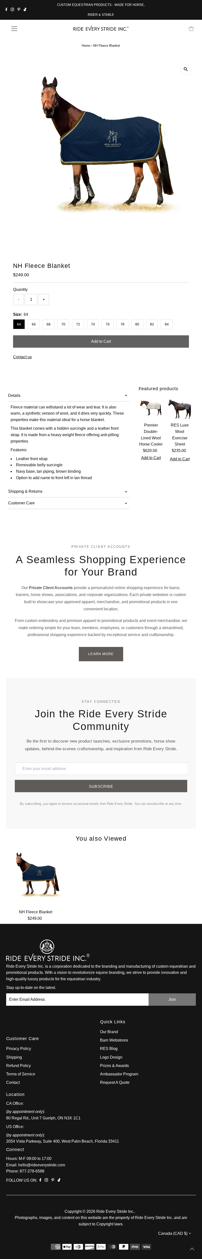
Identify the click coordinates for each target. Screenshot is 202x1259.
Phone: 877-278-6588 (25, 1171)
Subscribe (101, 786)
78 (122, 324)
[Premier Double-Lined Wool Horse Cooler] (151, 407)
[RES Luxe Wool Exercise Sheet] (179, 407)
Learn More (101, 654)
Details (14, 395)
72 (78, 324)
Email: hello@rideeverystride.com (35, 1165)
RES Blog (109, 1048)
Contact (13, 1082)
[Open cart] (191, 29)
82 (152, 324)
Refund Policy (18, 1066)
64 (19, 324)
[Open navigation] (30, 28)
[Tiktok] (25, 10)
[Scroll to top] (192, 1249)
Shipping (14, 1057)
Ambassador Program (119, 1074)
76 (108, 324)
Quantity (20, 289)
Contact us (22, 357)
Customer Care (21, 503)
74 (93, 324)
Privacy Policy (18, 1048)
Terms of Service (20, 1074)
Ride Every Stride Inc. (115, 1211)
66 (34, 324)
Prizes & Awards (114, 1066)
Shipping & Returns (25, 491)
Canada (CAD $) (172, 1233)
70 (63, 324)
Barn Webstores (114, 1040)
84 (167, 324)
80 (137, 324)
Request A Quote (115, 1082)
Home (86, 45)
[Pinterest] (18, 10)
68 (48, 324)
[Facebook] (6, 10)
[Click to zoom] (185, 69)
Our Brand (109, 1032)
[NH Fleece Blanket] (35, 877)
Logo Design (111, 1057)
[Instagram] (12, 10)
